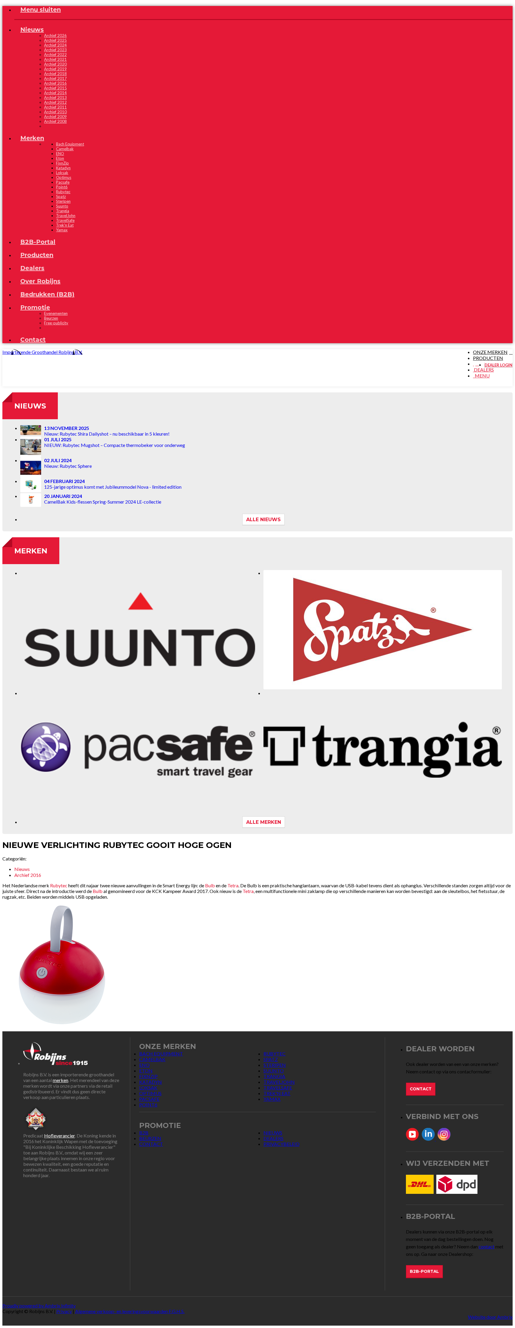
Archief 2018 (55, 73)
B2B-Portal (424, 1271)
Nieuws (30, 406)
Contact (421, 1088)
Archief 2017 (55, 78)
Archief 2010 (55, 111)
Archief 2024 (55, 45)
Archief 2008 (55, 121)
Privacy (64, 1311)
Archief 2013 (55, 97)
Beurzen (51, 318)
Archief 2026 (55, 35)
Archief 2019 (55, 68)
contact (486, 1246)
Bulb (210, 885)
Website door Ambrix (490, 1317)
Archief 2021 (55, 59)
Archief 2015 (55, 88)
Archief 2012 (55, 102)
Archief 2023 (55, 49)
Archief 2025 (55, 40)
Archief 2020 (55, 64)
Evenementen (56, 313)
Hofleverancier (59, 1135)
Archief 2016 (55, 83)
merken (60, 1080)
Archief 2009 (55, 116)
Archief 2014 (55, 92)
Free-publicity (56, 323)
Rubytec (58, 885)
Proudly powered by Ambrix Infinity (39, 1305)
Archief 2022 (55, 54)
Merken (30, 551)
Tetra (232, 885)
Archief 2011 (55, 107)
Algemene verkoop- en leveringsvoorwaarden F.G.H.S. (129, 1311)
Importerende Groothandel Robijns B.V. (42, 352)
